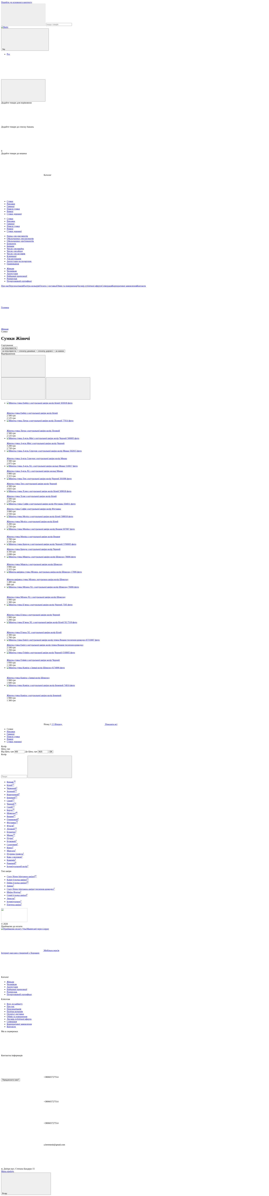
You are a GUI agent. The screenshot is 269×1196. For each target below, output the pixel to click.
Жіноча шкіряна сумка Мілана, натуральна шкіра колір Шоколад (37, 579)
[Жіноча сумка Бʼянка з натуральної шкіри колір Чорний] (137, 604)
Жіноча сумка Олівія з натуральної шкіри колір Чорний (33, 660)
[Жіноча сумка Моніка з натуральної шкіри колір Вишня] (137, 529)
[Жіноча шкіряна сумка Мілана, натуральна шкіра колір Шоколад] (137, 572)
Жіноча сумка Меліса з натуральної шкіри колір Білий (32, 521)
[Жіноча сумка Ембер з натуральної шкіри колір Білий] (137, 403)
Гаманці (10, 734)
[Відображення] (23, 366)
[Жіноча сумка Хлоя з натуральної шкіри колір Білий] (137, 491)
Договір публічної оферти (89, 286)
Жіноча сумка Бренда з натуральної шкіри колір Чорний (33, 549)
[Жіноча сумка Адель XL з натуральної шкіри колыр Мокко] (137, 466)
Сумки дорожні (14, 741)
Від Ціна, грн (7, 751)
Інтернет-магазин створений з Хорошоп (20, 953)
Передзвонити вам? (10, 1080)
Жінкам (10, 268)
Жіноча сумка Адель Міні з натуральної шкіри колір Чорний (35, 443)
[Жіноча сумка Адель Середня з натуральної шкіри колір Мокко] (137, 451)
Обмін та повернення (66, 286)
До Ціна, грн (31, 751)
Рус (8, 54)
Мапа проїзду (7, 1171)
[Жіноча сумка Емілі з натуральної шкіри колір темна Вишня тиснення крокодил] (137, 640)
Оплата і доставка (47, 286)
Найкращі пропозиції (17, 276)
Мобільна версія (51, 950)
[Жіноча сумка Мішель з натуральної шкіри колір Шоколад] (137, 557)
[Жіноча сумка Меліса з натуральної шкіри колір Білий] (137, 516)
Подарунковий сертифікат (19, 281)
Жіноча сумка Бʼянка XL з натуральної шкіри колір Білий (34, 632)
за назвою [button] (59, 351)
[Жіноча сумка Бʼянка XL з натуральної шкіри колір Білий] (137, 622)
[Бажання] (134, 115)
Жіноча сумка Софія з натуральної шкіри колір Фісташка (34, 509)
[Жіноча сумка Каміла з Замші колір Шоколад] (137, 667)
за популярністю (9, 348)
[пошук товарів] (23, 15)
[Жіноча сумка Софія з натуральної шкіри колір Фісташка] (137, 504)
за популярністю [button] (9, 351)
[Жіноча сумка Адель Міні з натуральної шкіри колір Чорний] (137, 438)
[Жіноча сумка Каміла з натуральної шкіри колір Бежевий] (137, 685)
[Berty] (14, 921)
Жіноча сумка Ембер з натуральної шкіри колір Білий (32, 413)
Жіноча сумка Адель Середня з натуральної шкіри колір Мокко (37, 458)
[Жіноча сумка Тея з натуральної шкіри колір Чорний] (137, 478)
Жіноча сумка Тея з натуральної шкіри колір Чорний (32, 483)
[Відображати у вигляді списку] (68, 388)
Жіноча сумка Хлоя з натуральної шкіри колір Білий (32, 496)
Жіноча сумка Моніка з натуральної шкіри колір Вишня (33, 536)
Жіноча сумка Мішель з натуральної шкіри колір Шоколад (34, 564)
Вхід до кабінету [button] (15, 1004)
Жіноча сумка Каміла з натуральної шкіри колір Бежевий (34, 695)
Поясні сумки (13, 736)
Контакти (141, 286)
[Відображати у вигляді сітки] (23, 388)
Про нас (5, 286)
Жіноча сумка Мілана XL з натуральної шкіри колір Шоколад (36, 597)
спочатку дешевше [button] (27, 351)
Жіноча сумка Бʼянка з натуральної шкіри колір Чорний (33, 615)
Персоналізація (16, 286)
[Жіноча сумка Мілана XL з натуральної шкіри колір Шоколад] (137, 587)
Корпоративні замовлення (124, 286)
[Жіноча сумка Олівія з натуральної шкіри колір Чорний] (137, 652)
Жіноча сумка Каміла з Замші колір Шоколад (28, 678)
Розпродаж (12, 278)
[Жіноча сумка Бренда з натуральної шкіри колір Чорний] (137, 544)
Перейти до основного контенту (16, 2)
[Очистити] (50, 767)
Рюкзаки (11, 731)
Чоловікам (12, 271)
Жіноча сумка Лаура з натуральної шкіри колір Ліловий (33, 431)
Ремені (10, 739)
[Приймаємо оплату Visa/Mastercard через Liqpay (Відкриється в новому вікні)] (25, 929)
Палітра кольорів (31, 286)
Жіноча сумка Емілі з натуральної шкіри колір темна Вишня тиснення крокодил (45, 645)
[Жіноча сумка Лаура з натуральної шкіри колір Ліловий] (137, 420)
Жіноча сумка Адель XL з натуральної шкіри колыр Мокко (35, 471)
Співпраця (107, 286)
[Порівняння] (23, 90)
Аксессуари (12, 273)
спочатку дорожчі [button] (45, 351)
